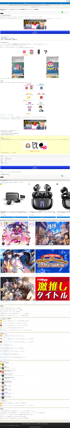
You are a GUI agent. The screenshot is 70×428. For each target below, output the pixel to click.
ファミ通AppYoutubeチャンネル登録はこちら (6, 131)
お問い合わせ (23, 423)
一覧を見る (68, 180)
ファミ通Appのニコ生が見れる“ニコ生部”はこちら (7, 134)
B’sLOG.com (46, 423)
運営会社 (29, 423)
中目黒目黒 (8, 139)
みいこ (11, 139)
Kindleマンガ (11, 182)
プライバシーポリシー (34, 423)
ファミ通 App (3, 1)
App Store (35, 32)
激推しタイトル (37, 6)
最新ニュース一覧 (21, 5)
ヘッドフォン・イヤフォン (4, 182)
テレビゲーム (21, 182)
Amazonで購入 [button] (14, 217)
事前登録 (33, 6)
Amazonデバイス (16, 182)
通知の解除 (38, 423)
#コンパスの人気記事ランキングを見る (5, 337)
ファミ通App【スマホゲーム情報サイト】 (14, 5)
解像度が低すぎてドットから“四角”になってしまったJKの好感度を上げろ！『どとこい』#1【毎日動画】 (36, 5)
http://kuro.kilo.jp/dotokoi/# (8, 158)
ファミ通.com (42, 423)
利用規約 (27, 423)
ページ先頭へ (67, 421)
